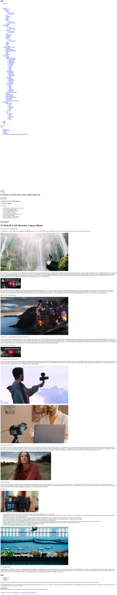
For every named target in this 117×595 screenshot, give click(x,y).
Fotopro (10, 86)
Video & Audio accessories (9, 47)
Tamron (7, 43)
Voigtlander (8, 34)
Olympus (8, 23)
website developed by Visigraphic (29, 592)
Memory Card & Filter (11, 58)
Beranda (5, 8)
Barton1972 (11, 72)
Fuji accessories (9, 94)
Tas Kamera (8, 77)
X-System (11, 14)
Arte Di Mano (12, 75)
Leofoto (10, 88)
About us (5, 577)
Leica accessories (9, 96)
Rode (7, 53)
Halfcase (10, 76)
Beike (10, 85)
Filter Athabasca (12, 59)
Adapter (7, 56)
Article (4, 580)
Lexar (10, 70)
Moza (7, 52)
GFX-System (11, 12)
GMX (10, 87)
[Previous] (1, 190)
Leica (7, 15)
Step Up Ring (9, 99)
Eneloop (8, 93)
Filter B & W (11, 60)
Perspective (11, 91)
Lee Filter (11, 65)
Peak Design (11, 74)
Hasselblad (8, 16)
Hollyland (8, 48)
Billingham (11, 78)
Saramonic (8, 54)
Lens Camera (6, 25)
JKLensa (5, 129)
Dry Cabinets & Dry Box (11, 92)
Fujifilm (7, 11)
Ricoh (7, 17)
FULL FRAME (12, 22)
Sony (7, 10)
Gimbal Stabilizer (9, 49)
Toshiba (10, 69)
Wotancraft (11, 81)
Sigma (7, 42)
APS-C (10, 21)
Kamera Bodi (9, 103)
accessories (5, 55)
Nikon (7, 19)
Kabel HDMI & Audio (11, 50)
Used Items (5, 102)
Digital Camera (6, 9)
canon (10, 104)
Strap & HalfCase (10, 71)
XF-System (11, 32)
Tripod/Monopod (9, 83)
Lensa (7, 111)
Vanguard (11, 82)
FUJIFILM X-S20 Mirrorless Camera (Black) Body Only (15, 134)
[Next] (3, 190)
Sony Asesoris (9, 98)
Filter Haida (11, 63)
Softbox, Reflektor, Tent (11, 97)
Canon (7, 20)
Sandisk (10, 66)
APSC (10, 27)
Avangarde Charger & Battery (12, 100)
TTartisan (8, 37)
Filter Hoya (11, 64)
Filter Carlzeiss (12, 61)
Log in (4, 3)
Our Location (6, 578)
